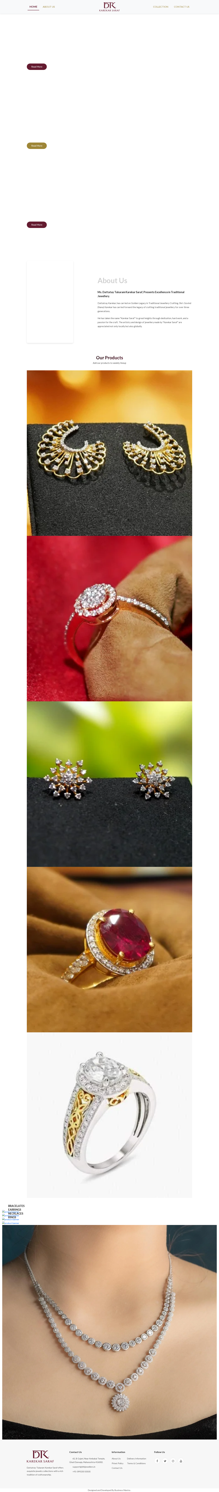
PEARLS (13, 1431)
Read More (36, 66)
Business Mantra (123, 1490)
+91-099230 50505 (82, 1471)
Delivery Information (136, 1458)
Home (33, 6)
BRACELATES (16, 1206)
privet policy (117, 1463)
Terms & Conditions (136, 1463)
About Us (49, 6)
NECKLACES (15, 1213)
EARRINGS (14, 1209)
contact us (117, 1468)
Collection (160, 6)
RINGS (12, 1217)
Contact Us (181, 6)
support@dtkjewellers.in (84, 1466)
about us (116, 1458)
